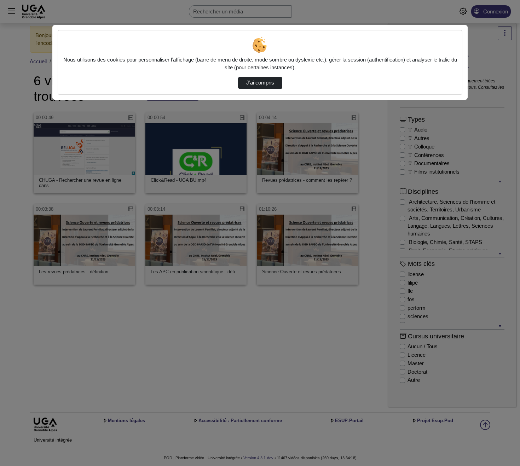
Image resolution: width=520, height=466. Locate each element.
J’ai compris (260, 83)
